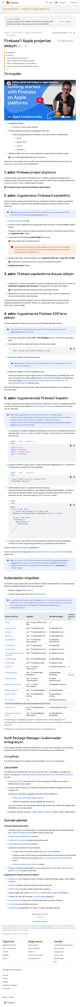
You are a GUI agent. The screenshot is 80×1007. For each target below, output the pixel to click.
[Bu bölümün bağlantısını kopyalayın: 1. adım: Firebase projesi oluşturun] (58, 172)
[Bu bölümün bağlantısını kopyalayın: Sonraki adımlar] (30, 820)
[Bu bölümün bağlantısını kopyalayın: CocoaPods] (21, 756)
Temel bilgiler (11, 35)
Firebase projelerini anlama (14, 183)
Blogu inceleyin (33, 945)
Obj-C (30, 590)
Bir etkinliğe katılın (34, 958)
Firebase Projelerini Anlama (21, 833)
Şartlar (4, 997)
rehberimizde (50, 761)
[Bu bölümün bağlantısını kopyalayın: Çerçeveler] (20, 767)
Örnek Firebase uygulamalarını (19, 836)
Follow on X (32, 952)
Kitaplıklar (5, 955)
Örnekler (5, 952)
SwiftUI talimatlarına (45, 495)
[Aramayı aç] (47, 2)
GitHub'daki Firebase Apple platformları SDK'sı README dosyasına (45, 775)
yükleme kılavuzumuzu (18, 332)
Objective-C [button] (30, 441)
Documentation (10, 9)
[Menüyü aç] (3, 2)
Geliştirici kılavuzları (9, 945)
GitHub (4, 958)
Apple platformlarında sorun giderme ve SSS (49, 552)
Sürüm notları (58, 955)
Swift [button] (20, 441)
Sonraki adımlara (22, 548)
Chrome (5, 978)
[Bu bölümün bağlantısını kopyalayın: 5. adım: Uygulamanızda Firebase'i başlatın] (70, 398)
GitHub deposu (40, 594)
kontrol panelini (53, 858)
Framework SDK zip (15, 781)
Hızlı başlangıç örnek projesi (44, 406)
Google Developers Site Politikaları (42, 928)
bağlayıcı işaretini (41, 812)
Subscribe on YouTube (35, 955)
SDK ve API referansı (9, 948)
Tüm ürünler (6, 989)
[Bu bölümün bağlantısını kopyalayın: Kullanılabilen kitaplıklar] (41, 578)
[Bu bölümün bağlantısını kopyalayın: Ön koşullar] (23, 74)
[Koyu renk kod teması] (70, 348)
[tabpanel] (42, 453)
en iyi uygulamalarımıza (34, 215)
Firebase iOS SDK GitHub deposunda (26, 798)
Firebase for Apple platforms (35, 9)
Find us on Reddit (34, 948)
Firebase (7, 33)
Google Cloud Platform (10, 985)
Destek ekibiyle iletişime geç (63, 945)
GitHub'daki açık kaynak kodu (19, 844)
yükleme (10, 678)
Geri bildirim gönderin (65, 41)
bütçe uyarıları (47, 852)
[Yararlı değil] (74, 32)
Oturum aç (74, 2)
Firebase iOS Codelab (16, 840)
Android (5, 975)
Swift (25, 590)
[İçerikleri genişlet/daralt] (15, 52)
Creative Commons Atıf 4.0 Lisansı (41, 926)
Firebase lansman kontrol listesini (24, 864)
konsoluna (15, 221)
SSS (55, 962)
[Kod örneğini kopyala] (74, 348)
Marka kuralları (59, 958)
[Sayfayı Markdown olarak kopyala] (26, 46)
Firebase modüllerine (28, 433)
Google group (58, 952)
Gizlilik (11, 997)
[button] (42, 157)
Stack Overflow (59, 948)
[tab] (12, 441)
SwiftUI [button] (12, 441)
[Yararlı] (71, 32)
